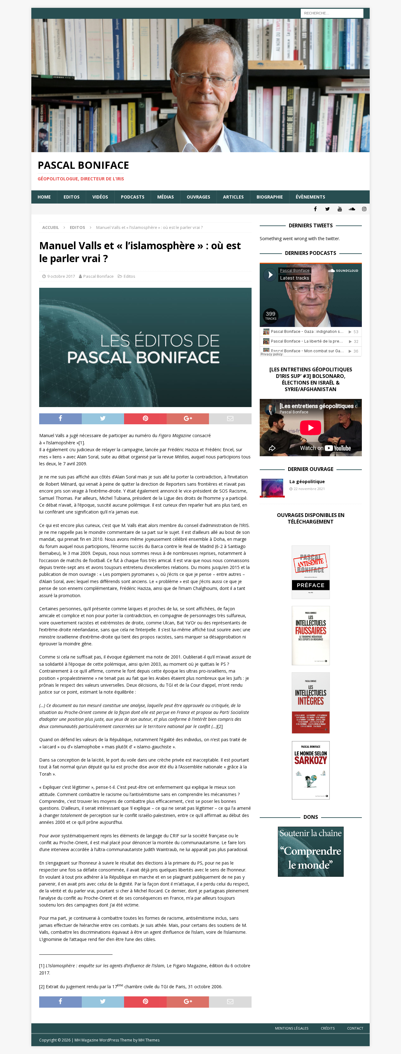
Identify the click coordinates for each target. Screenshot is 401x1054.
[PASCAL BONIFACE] (200, 149)
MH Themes (148, 1040)
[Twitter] (327, 209)
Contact (355, 1028)
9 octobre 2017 (61, 276)
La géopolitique (307, 481)
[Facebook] (315, 209)
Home (44, 197)
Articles (233, 197)
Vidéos (100, 197)
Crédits (328, 1028)
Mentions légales (291, 1028)
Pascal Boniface (98, 276)
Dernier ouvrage (310, 469)
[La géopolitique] (272, 488)
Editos (72, 197)
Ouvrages (198, 197)
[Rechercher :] (332, 13)
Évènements (310, 197)
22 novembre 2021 (309, 488)
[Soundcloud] (351, 209)
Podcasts (132, 197)
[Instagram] (364, 209)
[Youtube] (339, 209)
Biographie (270, 197)
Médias (165, 197)
